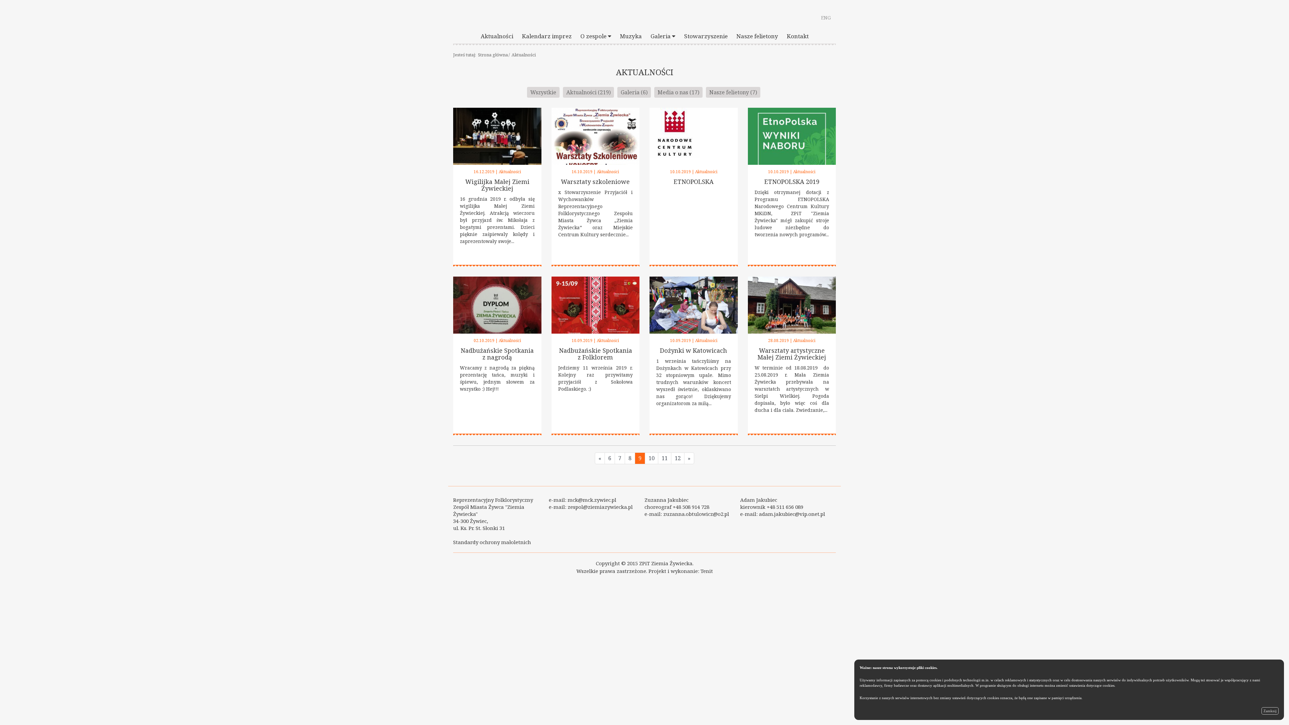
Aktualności (497, 36)
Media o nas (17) (678, 92)
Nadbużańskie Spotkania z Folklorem (595, 353)
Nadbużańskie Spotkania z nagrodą (497, 353)
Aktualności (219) (588, 92)
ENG (826, 17)
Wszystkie (543, 92)
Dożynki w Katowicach (693, 350)
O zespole (594, 36)
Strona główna (493, 55)
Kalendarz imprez (547, 36)
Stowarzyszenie (706, 36)
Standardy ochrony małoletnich (492, 542)
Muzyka (631, 36)
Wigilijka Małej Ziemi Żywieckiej (497, 185)
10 (652, 458)
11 (665, 458)
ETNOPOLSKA (694, 182)
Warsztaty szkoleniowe (595, 182)
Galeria (661, 36)
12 (678, 458)
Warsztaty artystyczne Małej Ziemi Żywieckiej (791, 353)
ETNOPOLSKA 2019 (791, 182)
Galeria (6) (634, 92)
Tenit (707, 571)
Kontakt (798, 36)
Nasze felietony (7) (733, 92)
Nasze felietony (757, 36)
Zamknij (1270, 711)
